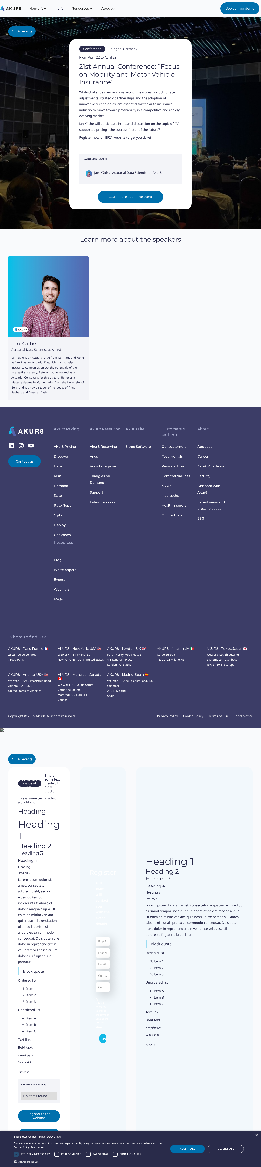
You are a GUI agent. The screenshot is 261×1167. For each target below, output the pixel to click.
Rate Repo (63, 505)
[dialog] (130, 1149)
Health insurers (173, 505)
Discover (61, 456)
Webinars (62, 589)
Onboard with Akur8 (208, 489)
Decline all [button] (226, 1148)
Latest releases (102, 502)
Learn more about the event (130, 196)
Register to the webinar (39, 1116)
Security (203, 476)
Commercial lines (175, 476)
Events (59, 580)
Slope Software (138, 447)
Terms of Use (218, 716)
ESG (200, 518)
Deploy (60, 525)
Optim (59, 515)
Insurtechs (170, 496)
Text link (24, 1039)
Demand (61, 486)
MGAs (166, 486)
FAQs (58, 599)
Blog (58, 560)
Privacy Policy (167, 716)
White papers (65, 570)
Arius (94, 456)
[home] (14, 8)
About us (204, 447)
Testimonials (172, 456)
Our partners (171, 515)
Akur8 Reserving (103, 447)
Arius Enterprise (103, 466)
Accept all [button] (187, 1148)
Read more (37, 1147)
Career (202, 456)
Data (58, 466)
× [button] (256, 1135)
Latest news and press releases (211, 505)
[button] (41, 8)
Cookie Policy (193, 716)
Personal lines (173, 466)
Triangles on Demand (100, 479)
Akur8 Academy (210, 466)
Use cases (62, 535)
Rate (58, 496)
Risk (57, 476)
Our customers (173, 447)
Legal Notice (243, 716)
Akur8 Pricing (65, 447)
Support (96, 492)
